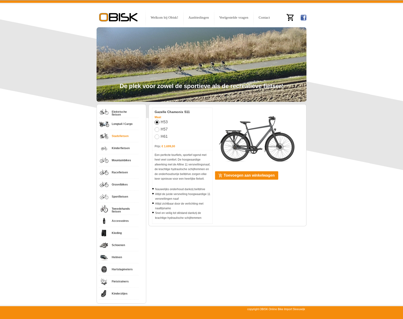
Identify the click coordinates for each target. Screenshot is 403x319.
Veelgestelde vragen (233, 17)
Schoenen (118, 245)
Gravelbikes (120, 184)
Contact (264, 17)
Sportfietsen (120, 196)
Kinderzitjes (120, 293)
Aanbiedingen (198, 17)
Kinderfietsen (121, 148)
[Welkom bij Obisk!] (119, 18)
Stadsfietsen (120, 136)
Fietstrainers (120, 281)
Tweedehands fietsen (121, 210)
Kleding (117, 233)
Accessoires (120, 221)
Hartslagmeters (122, 269)
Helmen (117, 257)
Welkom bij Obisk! (164, 17)
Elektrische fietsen (119, 113)
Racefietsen (120, 172)
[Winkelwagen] (290, 18)
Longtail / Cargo (122, 124)
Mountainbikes (121, 160)
